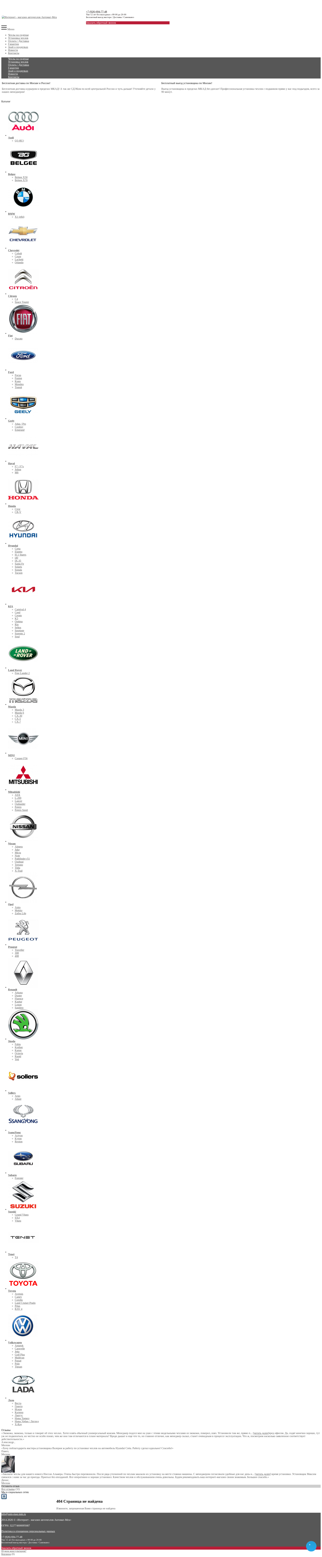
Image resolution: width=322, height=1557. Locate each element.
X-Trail (18, 870)
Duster (18, 995)
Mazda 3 (19, 709)
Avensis (19, 1293)
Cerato (18, 615)
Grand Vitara (22, 1214)
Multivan (19, 1357)
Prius (17, 1306)
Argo (17, 1095)
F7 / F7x (19, 466)
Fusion (18, 378)
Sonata (18, 569)
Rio (17, 624)
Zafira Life (20, 913)
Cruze (18, 256)
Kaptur (18, 1001)
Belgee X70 (21, 180)
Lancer (18, 801)
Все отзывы (8, 1489)
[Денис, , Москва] (8, 1471)
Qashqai (19, 861)
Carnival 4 (20, 609)
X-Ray (18, 1424)
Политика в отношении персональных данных (28, 1531)
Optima (19, 621)
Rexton (18, 1141)
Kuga (18, 381)
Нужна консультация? (13, 1551)
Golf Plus (20, 1354)
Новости (13, 50)
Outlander (20, 804)
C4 (16, 299)
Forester (19, 1178)
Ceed (17, 612)
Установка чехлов (18, 38)
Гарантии (13, 44)
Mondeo (19, 384)
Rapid (18, 1056)
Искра (18, 1409)
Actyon (19, 1135)
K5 (16, 618)
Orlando (19, 262)
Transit (18, 387)
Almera (19, 846)
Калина (19, 1412)
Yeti (17, 1059)
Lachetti (19, 259)
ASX (17, 795)
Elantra (18, 551)
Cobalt (18, 253)
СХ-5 (18, 718)
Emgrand (19, 429)
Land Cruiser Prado (25, 1302)
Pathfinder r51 (22, 858)
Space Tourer (22, 302)
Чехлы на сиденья (18, 35)
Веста (18, 1403)
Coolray (19, 426)
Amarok (19, 1345)
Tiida (17, 867)
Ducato (18, 338)
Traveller (19, 950)
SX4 (17, 1217)
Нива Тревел (22, 1418)
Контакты (13, 53)
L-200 (18, 798)
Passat (18, 1360)
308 (17, 953)
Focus (18, 375)
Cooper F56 (21, 758)
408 (17, 956)
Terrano (19, 864)
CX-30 (18, 715)
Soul (17, 636)
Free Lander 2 (22, 673)
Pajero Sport (21, 810)
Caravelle (20, 1348)
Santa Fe (19, 563)
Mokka (18, 910)
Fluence (19, 998)
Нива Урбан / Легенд (27, 1421)
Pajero (18, 807)
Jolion (18, 469)
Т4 (16, 1257)
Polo (17, 1363)
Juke (17, 849)
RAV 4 (18, 1309)
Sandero (19, 1007)
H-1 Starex (20, 554)
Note (17, 855)
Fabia (18, 1044)
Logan (18, 1004)
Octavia (19, 1053)
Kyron (18, 1138)
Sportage (19, 630)
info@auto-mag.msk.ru (13, 1514)
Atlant (18, 1098)
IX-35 (18, 560)
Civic (17, 509)
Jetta (17, 1351)
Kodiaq (19, 1047)
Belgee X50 (21, 177)
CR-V (18, 512)
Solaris (18, 566)
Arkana (19, 992)
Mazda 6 (19, 712)
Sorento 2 (20, 633)
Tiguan (18, 1366)
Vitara (18, 1220)
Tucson (18, 572)
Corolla (19, 1299)
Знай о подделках (18, 47)
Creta (17, 548)
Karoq (18, 1050)
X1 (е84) (19, 216)
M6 (16, 472)
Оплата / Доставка (18, 41)
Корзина (6, 1554)
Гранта (18, 1406)
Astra (17, 907)
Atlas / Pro (20, 423)
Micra (18, 852)
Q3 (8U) (19, 140)
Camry (18, 1296)
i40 (16, 557)
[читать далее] (261, 1433)
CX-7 (18, 721)
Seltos (18, 627)
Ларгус (19, 1415)
